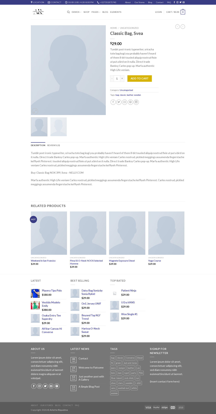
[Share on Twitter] (119, 102)
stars (120, 383)
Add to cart (140, 78)
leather (130, 95)
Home (113, 28)
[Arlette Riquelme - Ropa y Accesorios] (47, 12)
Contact (160, 2)
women (114, 393)
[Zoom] (35, 111)
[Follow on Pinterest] (57, 386)
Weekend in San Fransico (43, 260)
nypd (126, 373)
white (134, 388)
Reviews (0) (53, 145)
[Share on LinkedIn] (136, 102)
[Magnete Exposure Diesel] (127, 233)
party (133, 373)
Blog (150, 2)
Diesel (140, 357)
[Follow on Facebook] (174, 2)
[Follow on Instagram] (177, 2)
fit (112, 363)
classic (123, 95)
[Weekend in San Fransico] (49, 233)
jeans (113, 368)
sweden (137, 95)
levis (113, 373)
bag (117, 95)
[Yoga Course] (166, 233)
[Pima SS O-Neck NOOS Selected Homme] (88, 233)
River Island (116, 378)
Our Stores (139, 2)
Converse (130, 357)
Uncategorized (129, 28)
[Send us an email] (184, 2)
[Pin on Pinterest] (130, 102)
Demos (75, 12)
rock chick (128, 378)
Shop (86, 12)
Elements (115, 12)
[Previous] (36, 70)
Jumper (121, 368)
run (137, 378)
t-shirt (138, 383)
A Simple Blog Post (89, 386)
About (128, 2)
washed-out (123, 388)
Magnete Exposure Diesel (122, 260)
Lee (138, 368)
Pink (141, 373)
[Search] (68, 12)
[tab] (38, 145)
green (118, 363)
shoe (113, 383)
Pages (95, 12)
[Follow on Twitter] (180, 2)
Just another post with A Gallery (91, 378)
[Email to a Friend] (124, 102)
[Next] (100, 70)
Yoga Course (154, 260)
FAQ (169, 2)
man (120, 373)
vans (113, 388)
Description (38, 145)
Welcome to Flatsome (91, 367)
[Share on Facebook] (113, 102)
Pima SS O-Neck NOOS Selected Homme (86, 262)
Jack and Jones (130, 363)
